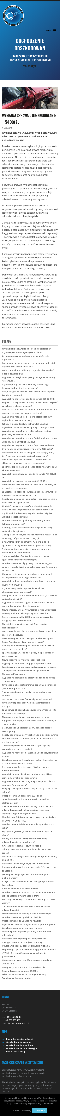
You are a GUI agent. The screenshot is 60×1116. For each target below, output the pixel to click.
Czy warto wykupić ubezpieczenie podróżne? (24, 938)
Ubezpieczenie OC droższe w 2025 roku (22, 795)
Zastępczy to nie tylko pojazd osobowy (22, 942)
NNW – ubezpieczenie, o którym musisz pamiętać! (27, 638)
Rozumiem (39, 1110)
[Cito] (30, 15)
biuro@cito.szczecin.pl (18, 1023)
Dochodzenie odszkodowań (19, 1039)
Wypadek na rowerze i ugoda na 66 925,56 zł (24, 481)
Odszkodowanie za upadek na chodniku (22, 917)
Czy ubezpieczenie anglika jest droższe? (22, 352)
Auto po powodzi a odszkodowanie (20, 888)
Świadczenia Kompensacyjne (16, 978)
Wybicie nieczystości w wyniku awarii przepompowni (28, 924)
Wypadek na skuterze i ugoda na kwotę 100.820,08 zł (29, 398)
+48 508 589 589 (12, 1020)
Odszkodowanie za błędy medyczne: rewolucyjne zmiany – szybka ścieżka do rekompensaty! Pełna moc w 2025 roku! (29, 567)
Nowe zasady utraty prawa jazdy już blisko (23, 659)
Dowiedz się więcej (22, 1110)
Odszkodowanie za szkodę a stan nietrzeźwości (26, 913)
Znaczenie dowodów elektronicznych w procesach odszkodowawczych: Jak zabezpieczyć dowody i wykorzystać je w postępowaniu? (27, 810)
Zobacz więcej (30, 66)
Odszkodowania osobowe (18, 1042)
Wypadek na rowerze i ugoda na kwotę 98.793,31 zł (28, 602)
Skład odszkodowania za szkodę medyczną (24, 974)
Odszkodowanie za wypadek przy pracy (22, 928)
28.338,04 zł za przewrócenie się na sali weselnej (27, 699)
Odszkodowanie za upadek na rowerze (21, 920)
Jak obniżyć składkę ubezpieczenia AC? (21, 606)
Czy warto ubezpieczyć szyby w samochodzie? (25, 863)
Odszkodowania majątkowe (19, 1045)
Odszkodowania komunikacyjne (21, 1048)
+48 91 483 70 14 (13, 1017)
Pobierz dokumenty (15, 1051)
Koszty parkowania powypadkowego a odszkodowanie (30, 734)
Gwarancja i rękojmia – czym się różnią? (22, 845)
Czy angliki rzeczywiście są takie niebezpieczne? (26, 348)
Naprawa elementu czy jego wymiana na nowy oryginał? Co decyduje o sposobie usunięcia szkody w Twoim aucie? (29, 720)
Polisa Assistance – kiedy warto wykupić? (23, 641)
